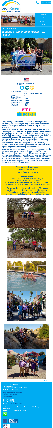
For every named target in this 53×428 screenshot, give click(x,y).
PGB (43, 24)
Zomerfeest (43, 21)
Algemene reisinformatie (12, 393)
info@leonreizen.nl (15, 403)
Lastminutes (43, 18)
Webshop (43, 14)
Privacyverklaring (10, 394)
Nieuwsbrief (7, 396)
